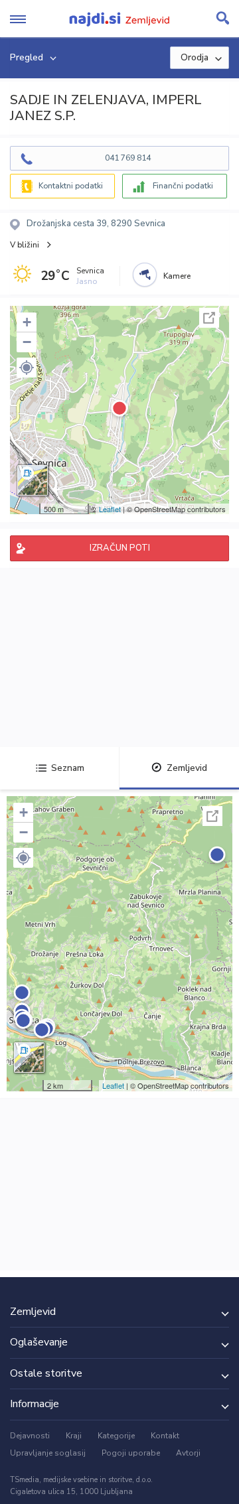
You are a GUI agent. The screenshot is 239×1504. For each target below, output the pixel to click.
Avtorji (188, 1453)
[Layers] (32, 480)
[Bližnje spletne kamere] (145, 275)
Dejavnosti (30, 1435)
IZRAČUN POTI (120, 548)
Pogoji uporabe (131, 1453)
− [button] (27, 342)
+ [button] (27, 322)
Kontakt (165, 1435)
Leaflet (110, 509)
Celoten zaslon (209, 318)
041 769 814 (128, 158)
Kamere (177, 276)
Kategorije (116, 1435)
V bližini (24, 244)
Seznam (67, 768)
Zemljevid (187, 768)
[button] (27, 367)
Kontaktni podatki (71, 185)
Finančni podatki (183, 185)
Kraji (74, 1435)
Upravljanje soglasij (48, 1453)
